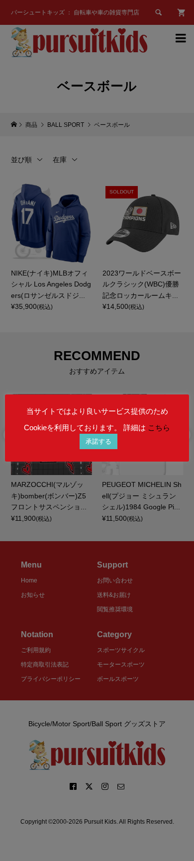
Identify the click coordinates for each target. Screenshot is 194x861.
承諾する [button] (98, 441)
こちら (159, 427)
